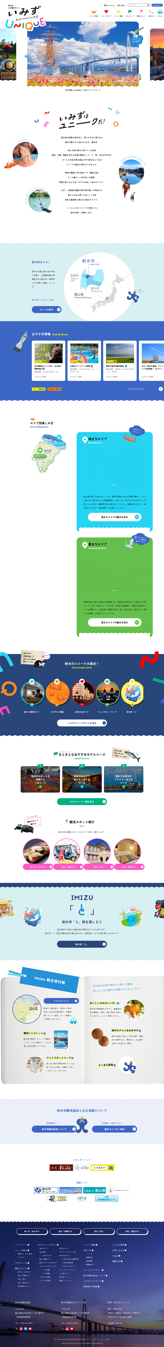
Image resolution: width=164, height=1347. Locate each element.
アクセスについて (61, 1000)
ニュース (89, 1254)
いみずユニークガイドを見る (82, 723)
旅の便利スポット (24, 1286)
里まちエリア (64, 1248)
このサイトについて (92, 1280)
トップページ (21, 1244)
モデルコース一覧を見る (82, 801)
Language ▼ (157, 5)
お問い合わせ (121, 5)
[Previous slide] (26, 56)
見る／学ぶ (99, 1231)
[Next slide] (137, 56)
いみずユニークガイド (46, 1244)
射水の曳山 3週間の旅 (71, 1259)
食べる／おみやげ (31, 1231)
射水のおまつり (64, 1255)
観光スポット (141, 16)
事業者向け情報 (90, 1286)
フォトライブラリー (92, 1270)
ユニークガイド (106, 16)
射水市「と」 (82, 944)
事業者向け (90, 1264)
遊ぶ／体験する (65, 1231)
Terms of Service (101, 1339)
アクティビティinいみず (67, 1252)
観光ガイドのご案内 (115, 1129)
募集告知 (89, 1257)
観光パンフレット (109, 5)
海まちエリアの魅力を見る (114, 517)
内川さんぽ (47, 1255)
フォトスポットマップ (67, 1270)
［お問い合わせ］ (115, 1323)
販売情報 (89, 1261)
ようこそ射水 (94, 16)
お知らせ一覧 (53, 389)
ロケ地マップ (64, 1273)
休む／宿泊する (132, 1231)
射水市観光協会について (54, 1129)
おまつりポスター (69, 1266)
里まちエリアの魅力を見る (114, 622)
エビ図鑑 (46, 1273)
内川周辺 (42, 1252)
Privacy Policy (89, 1339)
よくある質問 (118, 1244)
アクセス (160, 16)
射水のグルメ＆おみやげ (48, 1263)
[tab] (112, 485)
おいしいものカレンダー (48, 1266)
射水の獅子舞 (68, 1263)
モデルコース (130, 16)
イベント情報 (118, 16)
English (115, 1255)
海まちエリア (44, 1248)
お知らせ (151, 16)
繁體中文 (116, 1261)
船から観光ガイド (45, 1259)
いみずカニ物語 (44, 1277)
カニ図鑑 (46, 1270)
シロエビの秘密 (44, 1280)
